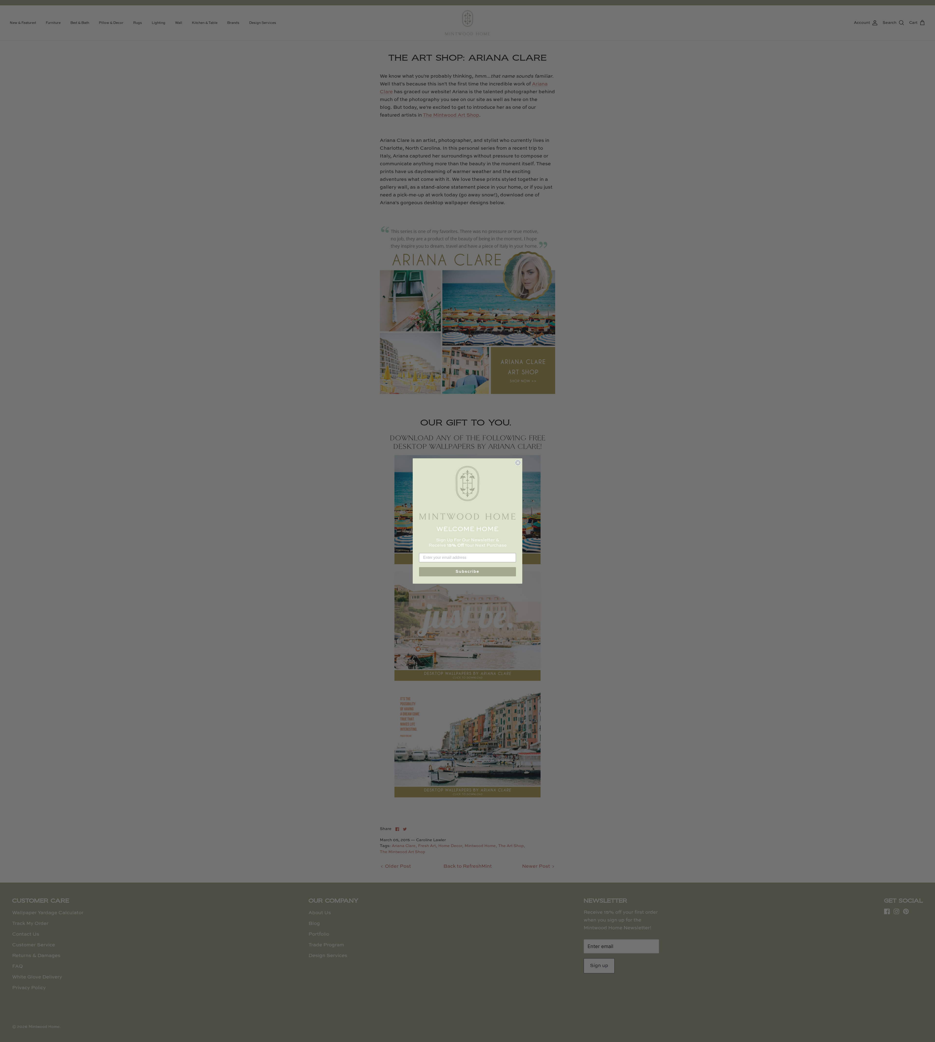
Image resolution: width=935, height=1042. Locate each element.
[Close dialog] (517, 462)
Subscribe (467, 572)
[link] (467, 493)
